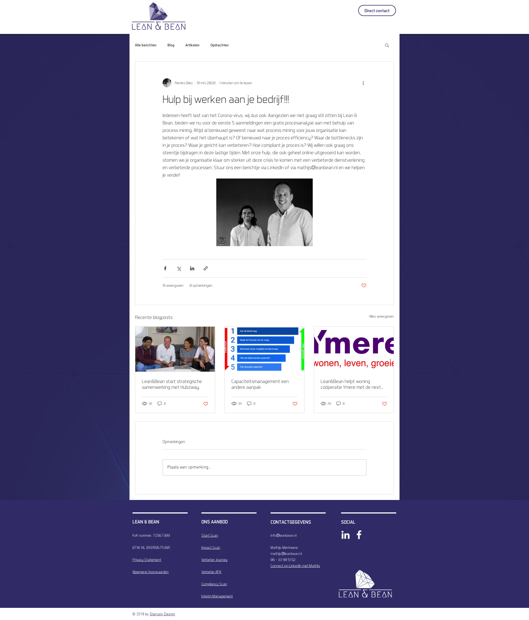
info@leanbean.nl (283, 535)
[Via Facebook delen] (165, 268)
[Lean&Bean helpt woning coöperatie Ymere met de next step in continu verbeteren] (354, 349)
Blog (171, 45)
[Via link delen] (205, 268)
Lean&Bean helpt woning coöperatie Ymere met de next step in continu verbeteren (351, 384)
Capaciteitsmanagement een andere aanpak (260, 384)
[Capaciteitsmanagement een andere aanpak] (264, 349)
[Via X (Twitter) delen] (178, 268)
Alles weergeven (381, 316)
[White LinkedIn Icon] (345, 535)
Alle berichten (145, 45)
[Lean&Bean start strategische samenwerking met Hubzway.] (175, 349)
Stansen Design (162, 614)
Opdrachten (219, 45)
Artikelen (192, 45)
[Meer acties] (363, 82)
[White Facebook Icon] (359, 535)
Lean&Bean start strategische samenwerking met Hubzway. (172, 384)
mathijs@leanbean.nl (286, 553)
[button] (387, 45)
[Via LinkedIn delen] (192, 268)
